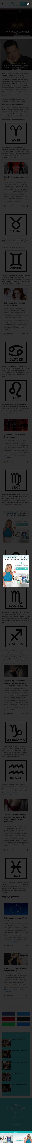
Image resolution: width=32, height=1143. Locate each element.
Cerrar (16, 1132)
